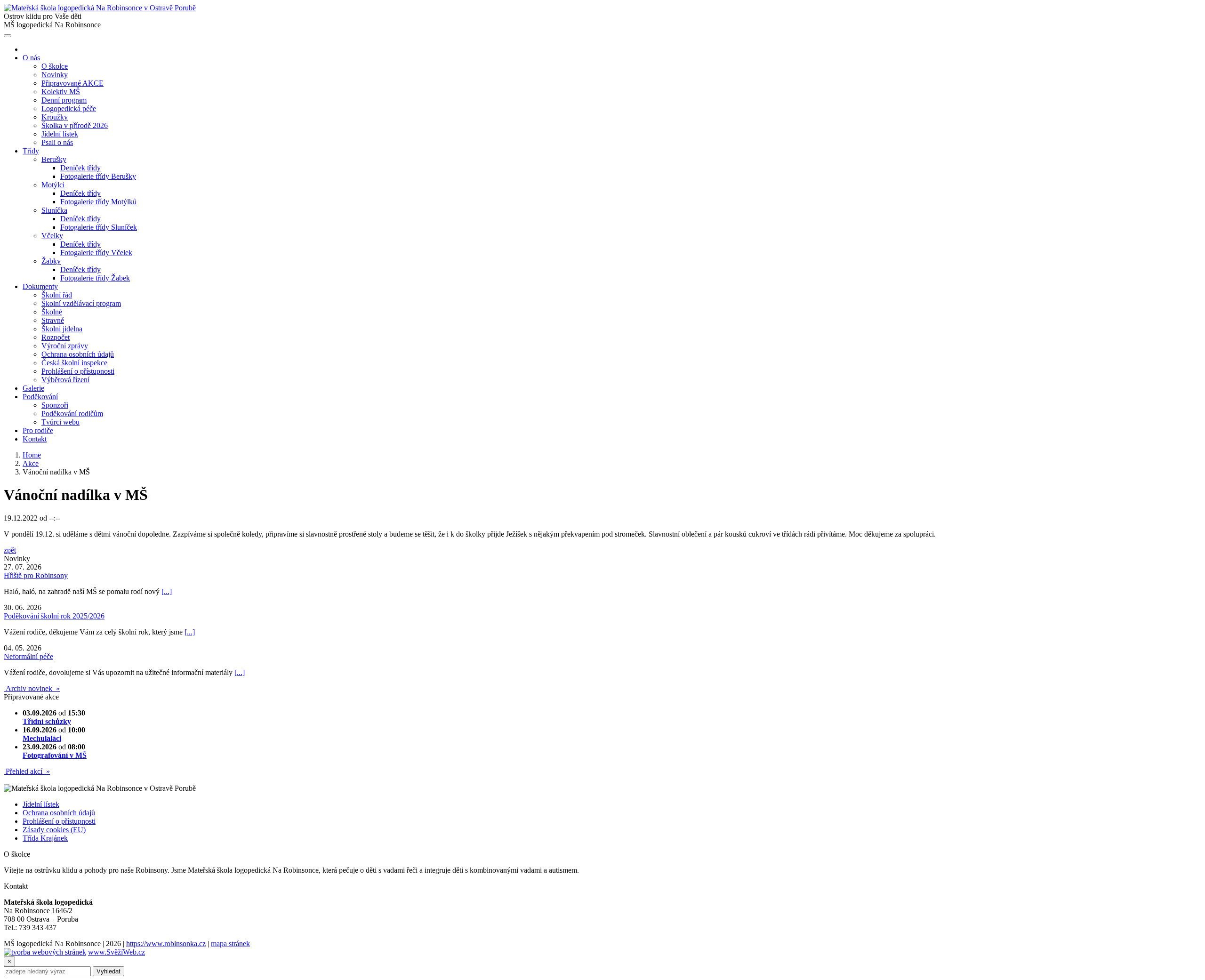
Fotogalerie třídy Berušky (98, 176)
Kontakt (35, 439)
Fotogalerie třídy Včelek (96, 253)
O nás (31, 58)
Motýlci (52, 185)
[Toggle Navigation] (7, 35)
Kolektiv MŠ (60, 92)
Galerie (33, 388)
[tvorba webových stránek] (45, 952)
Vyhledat (108, 971)
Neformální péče (28, 656)
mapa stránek (230, 944)
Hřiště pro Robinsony (36, 575)
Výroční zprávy (64, 346)
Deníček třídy (80, 168)
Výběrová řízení (65, 380)
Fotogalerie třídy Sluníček (98, 227)
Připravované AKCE (72, 83)
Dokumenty (40, 286)
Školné (51, 312)
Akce (31, 463)
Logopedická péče (68, 108)
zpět (10, 550)
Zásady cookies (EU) (54, 830)
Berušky (53, 159)
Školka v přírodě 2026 (74, 125)
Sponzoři (54, 405)
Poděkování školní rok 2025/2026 (54, 616)
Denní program (64, 100)
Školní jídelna (61, 329)
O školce (54, 66)
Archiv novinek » (32, 688)
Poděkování (40, 397)
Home (32, 455)
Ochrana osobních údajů (77, 354)
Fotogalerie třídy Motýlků (98, 202)
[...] (166, 591)
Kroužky (54, 117)
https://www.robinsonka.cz (166, 944)
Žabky (51, 261)
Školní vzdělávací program (81, 303)
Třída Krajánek (45, 838)
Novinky (54, 75)
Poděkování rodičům (72, 414)
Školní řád (56, 295)
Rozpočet (55, 337)
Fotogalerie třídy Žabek (95, 278)
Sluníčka (54, 210)
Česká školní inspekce (74, 363)
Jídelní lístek (59, 134)
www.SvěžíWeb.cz (116, 952)
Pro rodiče (38, 430)
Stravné (52, 320)
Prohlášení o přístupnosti (77, 371)
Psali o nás (57, 142)
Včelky (52, 236)
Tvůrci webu (60, 422)
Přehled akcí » (27, 771)
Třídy (31, 151)
